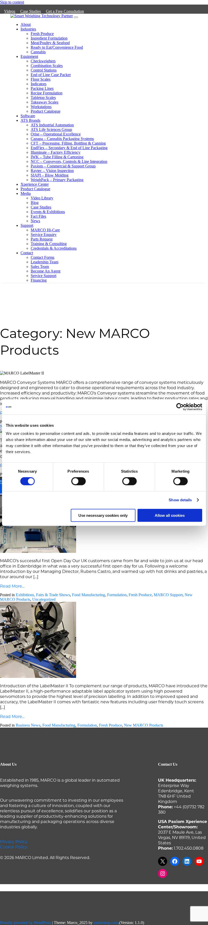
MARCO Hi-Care (45, 230)
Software (28, 116)
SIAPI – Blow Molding (49, 175)
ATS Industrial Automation (52, 125)
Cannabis (38, 52)
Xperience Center (35, 184)
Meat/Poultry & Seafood (50, 43)
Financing (39, 280)
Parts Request (42, 239)
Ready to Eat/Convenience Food (57, 47)
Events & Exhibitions (48, 212)
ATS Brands (30, 120)
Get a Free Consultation (65, 11)
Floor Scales (40, 79)
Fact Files (38, 216)
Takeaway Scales (44, 102)
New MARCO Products (143, 725)
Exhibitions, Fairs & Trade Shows (43, 595)
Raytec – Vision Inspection (52, 170)
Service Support (43, 275)
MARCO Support (168, 595)
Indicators (38, 84)
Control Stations (44, 70)
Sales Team (40, 266)
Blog (35, 202)
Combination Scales (47, 65)
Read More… (12, 586)
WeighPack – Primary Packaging (57, 180)
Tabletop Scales (43, 97)
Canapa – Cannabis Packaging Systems (62, 138)
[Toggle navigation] (76, 17)
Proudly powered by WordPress (25, 922)
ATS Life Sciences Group (51, 129)
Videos (9, 11)
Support (27, 225)
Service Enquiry (44, 234)
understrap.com (106, 922)
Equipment (29, 56)
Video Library (42, 198)
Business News (28, 725)
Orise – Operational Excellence (56, 134)
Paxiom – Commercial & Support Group (63, 166)
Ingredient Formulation (49, 38)
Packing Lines (42, 88)
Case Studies (30, 11)
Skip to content (12, 2)
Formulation (117, 595)
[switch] (78, 481)
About (26, 24)
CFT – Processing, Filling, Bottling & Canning (68, 143)
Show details (180, 500)
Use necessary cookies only (103, 515)
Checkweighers (43, 61)
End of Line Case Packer (51, 75)
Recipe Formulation (46, 93)
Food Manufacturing (88, 595)
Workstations (41, 107)
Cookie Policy (13, 846)
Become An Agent (45, 271)
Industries (28, 29)
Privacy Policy (13, 841)
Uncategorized (44, 599)
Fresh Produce (42, 33)
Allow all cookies (170, 515)
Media (26, 193)
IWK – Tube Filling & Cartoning (57, 157)
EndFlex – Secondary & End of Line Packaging (69, 148)
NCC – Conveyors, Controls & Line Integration (69, 161)
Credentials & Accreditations (54, 248)
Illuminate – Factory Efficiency (55, 152)
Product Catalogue (45, 111)
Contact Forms (42, 257)
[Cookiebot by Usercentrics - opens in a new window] (180, 407)
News (35, 221)
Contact (27, 253)
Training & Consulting (49, 244)
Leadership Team (44, 262)
